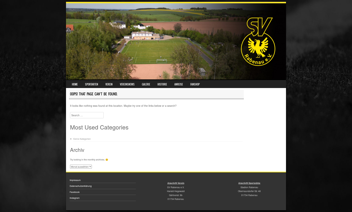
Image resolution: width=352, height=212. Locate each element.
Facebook (75, 191)
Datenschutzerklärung (81, 185)
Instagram (75, 197)
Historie (162, 84)
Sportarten (91, 84)
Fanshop (195, 84)
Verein (109, 84)
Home (75, 84)
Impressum (75, 180)
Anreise (178, 84)
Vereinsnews (127, 84)
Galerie (146, 84)
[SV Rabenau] (176, 78)
